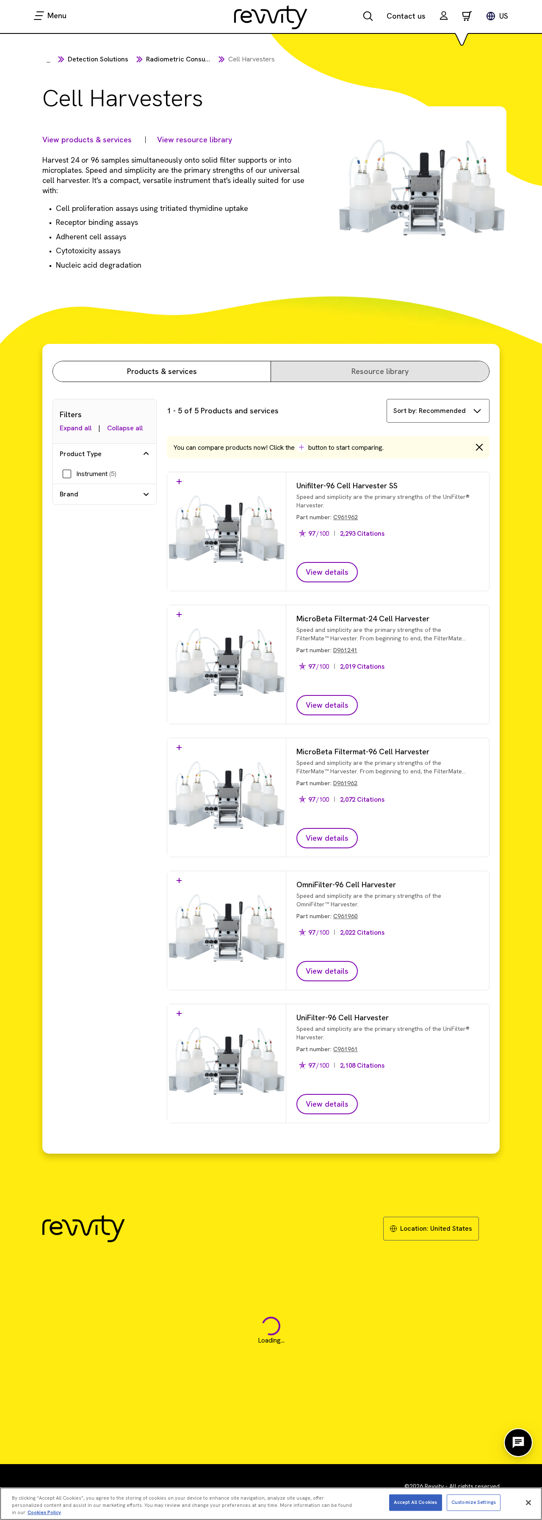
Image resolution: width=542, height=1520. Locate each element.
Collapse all (125, 428)
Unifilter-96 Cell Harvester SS (347, 485)
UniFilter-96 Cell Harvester (342, 1017)
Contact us (406, 16)
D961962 (345, 783)
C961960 (345, 916)
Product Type (81, 453)
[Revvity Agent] (518, 1442)
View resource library (194, 139)
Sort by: (429, 410)
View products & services (87, 139)
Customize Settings (473, 1502)
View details (327, 572)
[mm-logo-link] (271, 17)
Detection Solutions (98, 59)
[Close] (528, 1502)
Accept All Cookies (415, 1502)
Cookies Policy (44, 1512)
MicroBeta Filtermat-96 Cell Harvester (362, 751)
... (48, 60)
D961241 (345, 650)
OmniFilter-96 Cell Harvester (346, 884)
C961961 (345, 1049)
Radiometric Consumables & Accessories (210, 59)
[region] (271, 1503)
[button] (443, 16)
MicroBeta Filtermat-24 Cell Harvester (362, 618)
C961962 (345, 517)
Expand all (75, 428)
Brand (69, 494)
